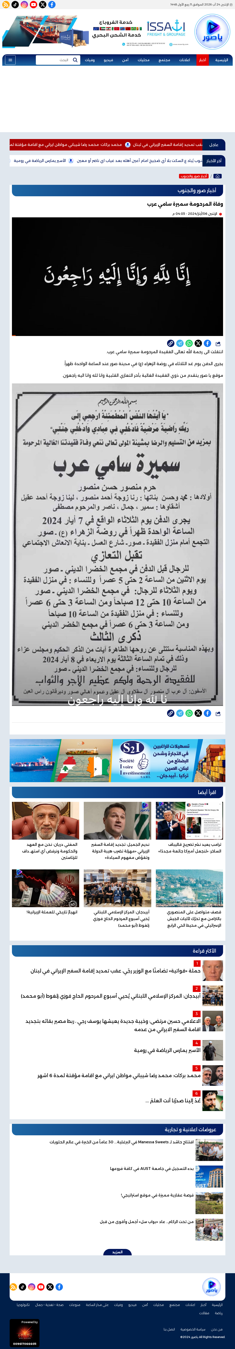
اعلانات (184, 60)
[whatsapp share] (189, 343)
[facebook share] (207, 343)
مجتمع (164, 60)
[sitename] (211, 1287)
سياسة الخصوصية (192, 1329)
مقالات (204, 1313)
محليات (143, 60)
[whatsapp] (170, 343)
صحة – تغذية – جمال (49, 1305)
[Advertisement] (117, 100)
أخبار (202, 60)
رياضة (219, 1313)
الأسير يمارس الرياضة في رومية (88, 160)
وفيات (90, 60)
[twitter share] (198, 343)
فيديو (108, 60)
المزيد (117, 1252)
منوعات (74, 1305)
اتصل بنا (169, 1329)
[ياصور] (212, 26)
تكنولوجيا (23, 1305)
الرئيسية (221, 60)
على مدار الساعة (97, 1305)
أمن (125, 60)
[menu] (10, 60)
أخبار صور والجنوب (194, 176)
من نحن (217, 1329)
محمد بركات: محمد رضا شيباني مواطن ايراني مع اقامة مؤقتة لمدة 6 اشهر (105, 144)
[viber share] (180, 343)
